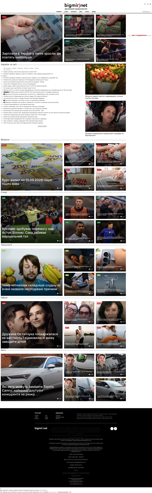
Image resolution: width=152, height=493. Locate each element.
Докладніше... (44, 490)
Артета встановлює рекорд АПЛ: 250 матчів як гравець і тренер (24, 82)
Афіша (94, 11)
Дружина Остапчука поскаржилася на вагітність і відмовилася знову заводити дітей (32, 94)
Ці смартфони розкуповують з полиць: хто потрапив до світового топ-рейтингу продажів (78, 291)
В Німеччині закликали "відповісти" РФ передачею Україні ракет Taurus (26, 80)
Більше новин (42, 126)
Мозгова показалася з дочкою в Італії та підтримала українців (25, 100)
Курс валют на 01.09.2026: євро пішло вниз (27, 182)
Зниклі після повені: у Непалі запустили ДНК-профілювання (77, 59)
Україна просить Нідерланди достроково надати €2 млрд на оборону (25, 96)
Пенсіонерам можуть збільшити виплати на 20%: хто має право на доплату (110, 186)
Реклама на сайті (60, 417)
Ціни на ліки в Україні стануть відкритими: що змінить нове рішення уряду (109, 161)
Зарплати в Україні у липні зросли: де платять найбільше (77, 161)
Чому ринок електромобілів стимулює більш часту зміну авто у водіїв (77, 396)
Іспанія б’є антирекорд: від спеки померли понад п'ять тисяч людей (25, 114)
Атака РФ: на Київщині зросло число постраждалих (20, 84)
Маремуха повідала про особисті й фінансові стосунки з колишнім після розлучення (31, 102)
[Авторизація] (150, 4)
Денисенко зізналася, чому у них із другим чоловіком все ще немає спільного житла (77, 344)
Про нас (58, 418)
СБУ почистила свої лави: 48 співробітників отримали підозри (23, 123)
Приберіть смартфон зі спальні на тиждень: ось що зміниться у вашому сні (78, 267)
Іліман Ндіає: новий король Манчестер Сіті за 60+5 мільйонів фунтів (25, 86)
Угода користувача (76, 475)
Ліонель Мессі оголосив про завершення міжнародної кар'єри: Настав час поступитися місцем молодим (37, 112)
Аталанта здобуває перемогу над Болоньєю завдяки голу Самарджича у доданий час (31, 78)
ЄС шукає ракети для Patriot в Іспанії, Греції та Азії (20, 88)
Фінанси (73, 11)
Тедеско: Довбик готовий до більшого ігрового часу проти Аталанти (78, 35)
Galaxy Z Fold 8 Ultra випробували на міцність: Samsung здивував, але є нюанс (109, 267)
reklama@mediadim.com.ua (76, 482)
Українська (146, 11)
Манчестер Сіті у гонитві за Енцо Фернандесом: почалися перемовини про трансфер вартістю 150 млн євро (38, 90)
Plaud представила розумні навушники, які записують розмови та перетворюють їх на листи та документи (110, 291)
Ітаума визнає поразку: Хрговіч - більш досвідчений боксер (107, 59)
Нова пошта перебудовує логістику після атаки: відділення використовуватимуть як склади (78, 186)
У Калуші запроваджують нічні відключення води (19, 104)
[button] (27, 60)
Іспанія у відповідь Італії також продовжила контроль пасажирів (24, 106)
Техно (87, 11)
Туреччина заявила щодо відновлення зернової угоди (20, 117)
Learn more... (53, 492)
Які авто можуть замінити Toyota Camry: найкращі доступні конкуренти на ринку (28, 390)
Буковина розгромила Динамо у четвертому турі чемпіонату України (25, 108)
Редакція (76, 470)
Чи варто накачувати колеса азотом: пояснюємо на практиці (78, 372)
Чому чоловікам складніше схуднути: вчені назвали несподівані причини (31, 287)
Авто (80, 11)
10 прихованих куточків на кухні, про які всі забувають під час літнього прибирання (109, 344)
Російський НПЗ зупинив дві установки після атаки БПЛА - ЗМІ (23, 110)
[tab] (7, 68)
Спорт (66, 11)
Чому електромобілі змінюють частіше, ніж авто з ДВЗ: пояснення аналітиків (110, 372)
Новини (58, 11)
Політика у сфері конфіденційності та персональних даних (76, 473)
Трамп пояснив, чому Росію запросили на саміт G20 (20, 72)
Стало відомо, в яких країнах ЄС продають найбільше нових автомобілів (108, 396)
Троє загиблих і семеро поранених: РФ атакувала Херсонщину (23, 121)
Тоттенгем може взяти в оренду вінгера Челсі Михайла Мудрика (24, 98)
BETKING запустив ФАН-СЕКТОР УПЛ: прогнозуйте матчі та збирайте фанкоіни (31, 92)
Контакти (58, 415)
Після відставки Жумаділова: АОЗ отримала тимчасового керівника (25, 119)
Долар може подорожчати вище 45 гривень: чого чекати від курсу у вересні (110, 35)
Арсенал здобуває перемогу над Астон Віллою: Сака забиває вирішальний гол (28, 74)
